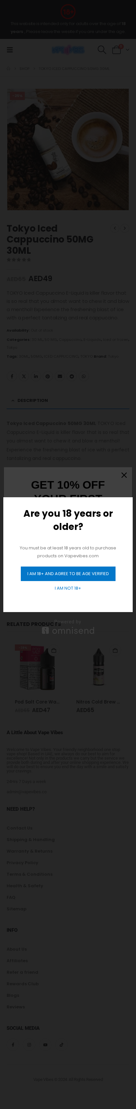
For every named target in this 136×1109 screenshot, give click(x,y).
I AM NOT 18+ (68, 588)
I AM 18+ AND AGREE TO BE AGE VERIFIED (68, 574)
